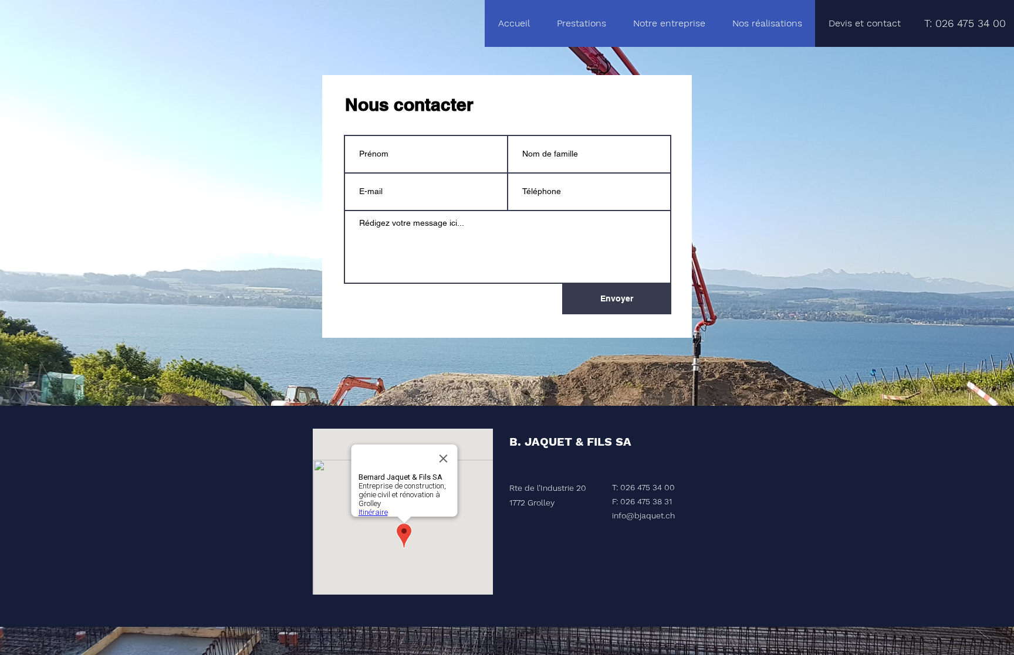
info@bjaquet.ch (643, 515)
